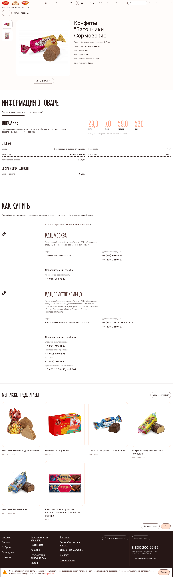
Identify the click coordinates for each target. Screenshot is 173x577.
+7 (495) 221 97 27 (112, 259)
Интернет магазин (163, 3)
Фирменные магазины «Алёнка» (42, 215)
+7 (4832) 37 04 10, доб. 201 (60, 369)
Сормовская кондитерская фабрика (95, 42)
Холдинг (94, 3)
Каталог (6, 537)
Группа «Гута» (67, 560)
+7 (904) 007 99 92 (55, 361)
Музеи (34, 562)
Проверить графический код (144, 558)
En (150, 3)
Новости (110, 3)
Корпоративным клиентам (39, 538)
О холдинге (8, 552)
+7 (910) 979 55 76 (55, 353)
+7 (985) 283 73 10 (55, 278)
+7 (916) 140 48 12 (112, 255)
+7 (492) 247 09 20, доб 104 (117, 322)
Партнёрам (37, 544)
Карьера (35, 549)
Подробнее (49, 574)
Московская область (77, 224)
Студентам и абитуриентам (38, 556)
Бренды (6, 542)
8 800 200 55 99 (145, 547)
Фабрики (102, 3)
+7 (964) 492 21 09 (55, 345)
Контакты (119, 3)
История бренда (35, 112)
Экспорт (62, 215)
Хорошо (164, 572)
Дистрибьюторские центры (70, 543)
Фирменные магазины (71, 549)
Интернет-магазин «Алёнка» (81, 215)
